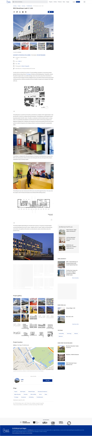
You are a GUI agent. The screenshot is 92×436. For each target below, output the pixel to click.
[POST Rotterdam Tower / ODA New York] (61, 366)
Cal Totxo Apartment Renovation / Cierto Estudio (70, 239)
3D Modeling (31, 397)
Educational (23, 397)
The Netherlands (41, 55)
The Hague (28, 74)
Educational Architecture (42, 391)
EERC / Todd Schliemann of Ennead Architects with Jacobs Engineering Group (72, 263)
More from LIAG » (75, 324)
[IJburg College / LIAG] (61, 311)
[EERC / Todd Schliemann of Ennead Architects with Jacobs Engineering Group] (61, 264)
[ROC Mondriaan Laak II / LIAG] (16, 301)
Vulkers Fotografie (25, 66)
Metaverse (61, 336)
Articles (55, 2)
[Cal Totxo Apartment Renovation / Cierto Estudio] (62, 240)
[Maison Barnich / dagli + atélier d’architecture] (62, 232)
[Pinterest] (26, 12)
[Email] (23, 12)
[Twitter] (17, 12)
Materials (76, 333)
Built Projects (22, 391)
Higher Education (17, 394)
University (15, 55)
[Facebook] (14, 12)
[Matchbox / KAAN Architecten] (61, 357)
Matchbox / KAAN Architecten (72, 354)
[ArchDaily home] (9, 2)
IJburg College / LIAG (70, 308)
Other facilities (33, 394)
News (64, 2)
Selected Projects (31, 391)
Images (67, 2)
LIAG (22, 380)
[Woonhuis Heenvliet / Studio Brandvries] (61, 348)
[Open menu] (84, 2)
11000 (19, 61)
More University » (75, 277)
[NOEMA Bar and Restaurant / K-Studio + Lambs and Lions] (62, 247)
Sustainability (61, 333)
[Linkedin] (20, 12)
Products (60, 2)
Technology (69, 333)
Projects (51, 2)
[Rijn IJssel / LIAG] (61, 319)
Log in (74, 2)
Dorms (28, 55)
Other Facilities (23, 55)
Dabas (46, 394)
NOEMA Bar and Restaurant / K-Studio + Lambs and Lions (71, 246)
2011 (19, 63)
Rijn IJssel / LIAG (69, 316)
